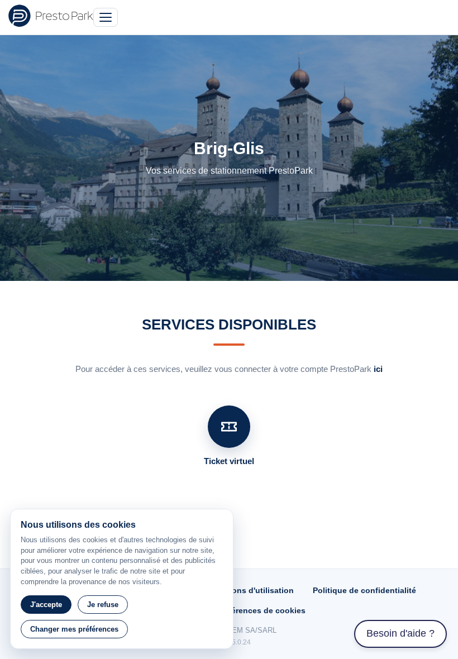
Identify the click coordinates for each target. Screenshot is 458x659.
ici (378, 369)
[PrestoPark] (50, 15)
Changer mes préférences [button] (74, 629)
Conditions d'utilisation (249, 590)
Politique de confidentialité (364, 590)
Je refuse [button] (102, 604)
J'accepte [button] (46, 604)
